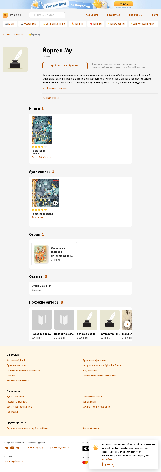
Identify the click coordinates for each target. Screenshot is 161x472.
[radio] (33, 147)
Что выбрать (92, 15)
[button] (127, 324)
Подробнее (107, 459)
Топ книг (97, 23)
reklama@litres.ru (13, 461)
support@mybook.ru (58, 447)
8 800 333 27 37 (36, 447)
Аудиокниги (30, 23)
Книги (11, 23)
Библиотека (113, 15)
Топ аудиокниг (117, 23)
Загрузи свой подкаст (144, 23)
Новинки (79, 23)
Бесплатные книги (55, 23)
